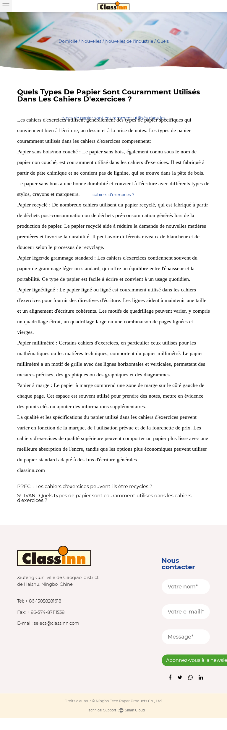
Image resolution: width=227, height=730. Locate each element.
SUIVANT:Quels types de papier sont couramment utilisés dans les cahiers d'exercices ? (104, 498)
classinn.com (31, 470)
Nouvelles (91, 41)
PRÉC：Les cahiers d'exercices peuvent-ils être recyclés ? (84, 486)
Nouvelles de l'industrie (129, 41)
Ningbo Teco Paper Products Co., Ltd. (129, 701)
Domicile (68, 41)
